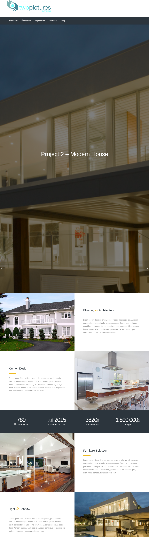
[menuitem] (13, 20)
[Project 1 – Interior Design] (2, 268)
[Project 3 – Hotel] (146, 268)
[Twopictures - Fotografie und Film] (29, 8)
